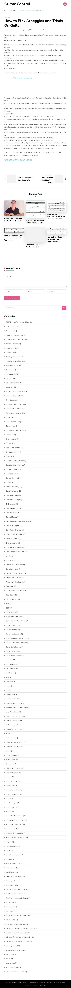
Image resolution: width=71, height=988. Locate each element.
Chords (8, 443)
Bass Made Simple (12, 383)
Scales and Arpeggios (13, 824)
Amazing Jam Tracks (13, 357)
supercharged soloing (13, 876)
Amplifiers (9, 370)
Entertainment (11, 543)
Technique (7, 17)
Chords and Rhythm (13, 448)
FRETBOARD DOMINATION (16, 591)
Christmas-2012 (12, 452)
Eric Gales (9, 560)
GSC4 (8, 608)
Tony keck (9, 911)
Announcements (12, 374)
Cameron (9, 435)
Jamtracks (9, 682)
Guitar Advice (11, 612)
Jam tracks (9, 673)
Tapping (9, 881)
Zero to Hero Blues (13, 967)
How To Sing (10, 669)
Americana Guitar (12, 365)
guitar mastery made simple (16, 638)
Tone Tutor (10, 902)
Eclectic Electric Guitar (14, 534)
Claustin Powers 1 (12, 474)
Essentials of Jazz (12, 569)
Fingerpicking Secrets (13, 578)
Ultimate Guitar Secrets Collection (18, 941)
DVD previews (11, 513)
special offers (10, 872)
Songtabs (9, 859)
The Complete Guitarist (14, 894)
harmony (9, 660)
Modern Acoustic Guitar (14, 742)
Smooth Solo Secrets (13, 855)
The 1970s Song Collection (16, 889)
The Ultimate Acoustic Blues (16, 898)
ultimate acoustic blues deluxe (17, 924)
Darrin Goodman (12, 487)
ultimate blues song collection (17, 933)
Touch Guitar (10, 920)
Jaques (8, 686)
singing (8, 850)
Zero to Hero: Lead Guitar (15, 972)
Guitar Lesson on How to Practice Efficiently (13, 220)
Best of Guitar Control (14, 396)
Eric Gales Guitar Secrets (15, 565)
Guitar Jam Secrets (12, 634)
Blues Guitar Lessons (13, 413)
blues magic (10, 417)
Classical (9, 456)
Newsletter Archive (13, 768)
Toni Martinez (11, 907)
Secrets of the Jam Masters (15, 838)
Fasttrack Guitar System (14, 573)
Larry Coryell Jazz (12, 712)
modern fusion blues (13, 747)
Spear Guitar (10, 868)
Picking (8, 777)
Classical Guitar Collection (15, 461)
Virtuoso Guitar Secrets (14, 950)
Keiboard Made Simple (14, 703)
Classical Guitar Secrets (14, 465)
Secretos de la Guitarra (14, 833)
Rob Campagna (11, 803)
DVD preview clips (12, 508)
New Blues (10, 764)
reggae (8, 799)
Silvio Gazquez (11, 846)
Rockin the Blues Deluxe (15, 820)
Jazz (7, 690)
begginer (9, 387)
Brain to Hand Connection (15, 430)
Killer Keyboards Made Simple (17, 708)
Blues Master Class (13, 422)
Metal (8, 734)
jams (7, 677)
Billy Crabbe (10, 400)
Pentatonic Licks (12, 773)
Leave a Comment (43, 30)
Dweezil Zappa (11, 517)
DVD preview (10, 504)
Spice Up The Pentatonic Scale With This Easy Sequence (56, 216)
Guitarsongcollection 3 (14, 656)
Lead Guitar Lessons (13, 716)
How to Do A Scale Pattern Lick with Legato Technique (54, 239)
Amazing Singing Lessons (15, 361)
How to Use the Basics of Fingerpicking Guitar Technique (13, 238)
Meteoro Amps (11, 738)
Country (9, 482)
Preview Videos (11, 785)
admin (6, 30)
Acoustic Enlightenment (14, 335)
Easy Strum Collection (14, 530)
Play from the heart (13, 781)
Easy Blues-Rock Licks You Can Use (18, 521)
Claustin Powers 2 (12, 478)
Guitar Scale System (13, 647)
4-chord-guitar (11, 326)
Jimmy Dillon (10, 695)
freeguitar (9, 586)
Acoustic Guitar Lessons (14, 339)
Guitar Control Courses (18, 159)
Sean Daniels (10, 829)
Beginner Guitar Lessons (14, 391)
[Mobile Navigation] (65, 4)
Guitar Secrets (11, 651)
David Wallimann (12, 491)
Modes (8, 751)
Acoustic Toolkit (12, 348)
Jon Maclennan (11, 699)
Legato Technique (12, 721)
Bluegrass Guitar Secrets (15, 404)
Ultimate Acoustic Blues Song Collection (20, 928)
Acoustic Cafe (11, 331)
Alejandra (9, 352)
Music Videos (10, 760)
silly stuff (9, 842)
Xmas (8, 959)
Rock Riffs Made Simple (14, 816)
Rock (7, 811)
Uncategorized (11, 946)
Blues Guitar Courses (13, 409)
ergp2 (8, 556)
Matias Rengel (11, 725)
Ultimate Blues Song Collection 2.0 (18, 937)
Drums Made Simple (13, 500)
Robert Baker (11, 807)
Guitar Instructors (12, 630)
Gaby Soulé (10, 595)
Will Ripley (10, 954)
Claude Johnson (11, 469)
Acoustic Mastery (12, 344)
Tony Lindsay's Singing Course (16, 915)
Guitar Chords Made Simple (16, 621)
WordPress (42, 985)
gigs (7, 604)
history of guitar (12, 664)
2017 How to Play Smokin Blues (17, 322)
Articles (9, 378)
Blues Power (10, 426)
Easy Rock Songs (12, 526)
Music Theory (11, 755)
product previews (12, 790)
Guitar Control (17, 4)
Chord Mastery (11, 439)
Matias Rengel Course (14, 729)
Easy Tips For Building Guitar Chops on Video (35, 221)
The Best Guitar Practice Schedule (33, 246)
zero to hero (10, 963)
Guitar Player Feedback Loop (16, 643)
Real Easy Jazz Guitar (13, 794)
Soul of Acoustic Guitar (14, 863)
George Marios (11, 599)
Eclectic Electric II (12, 539)
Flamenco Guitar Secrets (15, 582)
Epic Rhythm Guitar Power (15, 552)
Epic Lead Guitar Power (14, 547)
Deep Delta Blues (12, 495)
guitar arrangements (13, 617)
